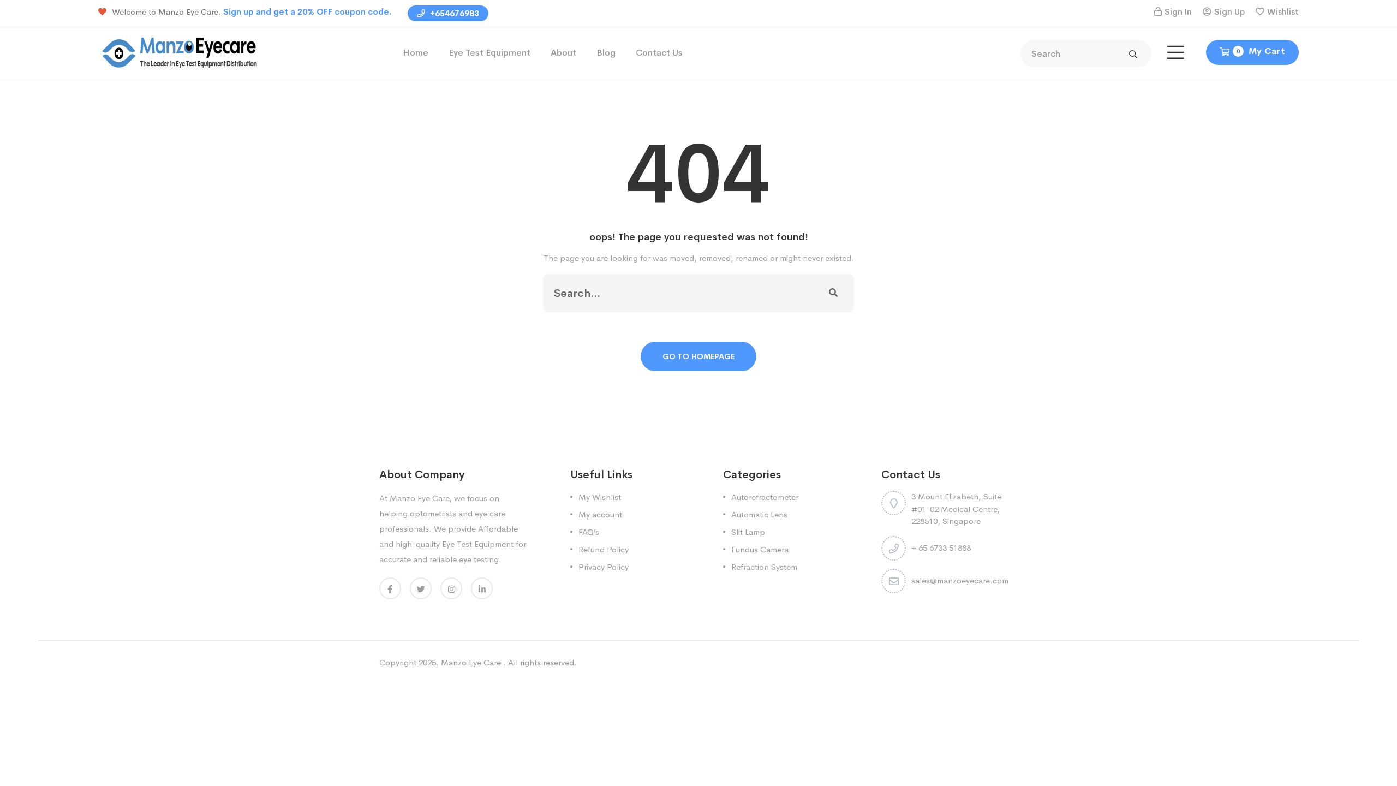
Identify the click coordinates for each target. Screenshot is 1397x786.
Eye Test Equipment (489, 52)
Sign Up (1229, 12)
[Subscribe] (833, 293)
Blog (606, 52)
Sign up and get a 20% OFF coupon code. (307, 12)
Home (415, 52)
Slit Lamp (748, 532)
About (563, 52)
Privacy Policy (603, 567)
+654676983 (453, 13)
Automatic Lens (759, 514)
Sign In (1178, 12)
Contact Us (659, 52)
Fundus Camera (760, 549)
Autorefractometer (764, 497)
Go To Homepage (698, 356)
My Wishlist (599, 497)
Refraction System (764, 567)
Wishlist (1283, 12)
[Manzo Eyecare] (180, 52)
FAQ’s (588, 532)
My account (600, 514)
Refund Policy (603, 549)
